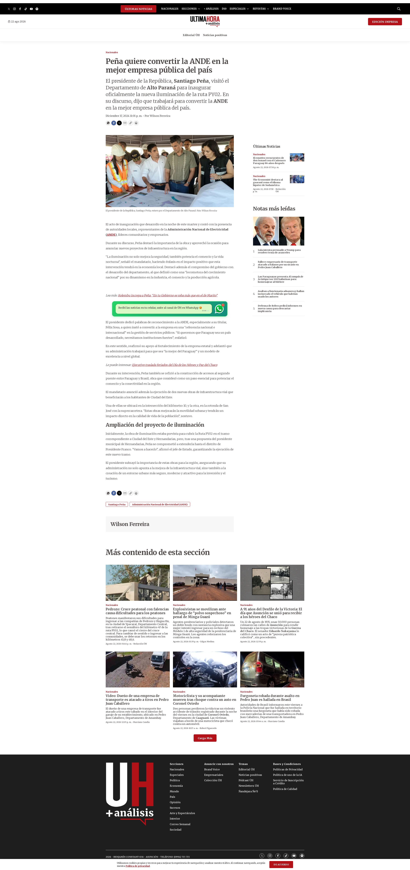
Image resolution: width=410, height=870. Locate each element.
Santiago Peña (116, 504)
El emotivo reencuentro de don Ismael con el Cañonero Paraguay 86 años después (269, 160)
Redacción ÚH (281, 190)
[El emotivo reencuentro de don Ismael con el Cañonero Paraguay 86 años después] (297, 157)
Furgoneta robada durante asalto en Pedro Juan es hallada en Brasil (269, 698)
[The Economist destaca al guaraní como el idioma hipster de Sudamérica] (297, 179)
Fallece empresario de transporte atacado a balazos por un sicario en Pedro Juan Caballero (278, 265)
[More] (199, 9)
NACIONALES (169, 8)
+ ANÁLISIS (211, 8)
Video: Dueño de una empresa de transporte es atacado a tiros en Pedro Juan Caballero (137, 700)
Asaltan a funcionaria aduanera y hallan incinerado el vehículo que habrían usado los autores (281, 294)
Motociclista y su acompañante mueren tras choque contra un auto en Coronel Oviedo (204, 700)
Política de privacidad (138, 866)
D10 (224, 8)
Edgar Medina (207, 641)
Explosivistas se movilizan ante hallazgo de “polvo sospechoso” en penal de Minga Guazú (202, 613)
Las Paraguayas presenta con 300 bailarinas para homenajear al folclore (280, 279)
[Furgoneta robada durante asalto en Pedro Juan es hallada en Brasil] (272, 670)
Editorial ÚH (191, 35)
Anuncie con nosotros (219, 764)
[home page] (205, 21)
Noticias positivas (215, 35)
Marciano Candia (141, 722)
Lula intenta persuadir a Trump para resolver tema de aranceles (279, 251)
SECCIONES (189, 8)
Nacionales (112, 52)
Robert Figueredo (208, 728)
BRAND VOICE (282, 8)
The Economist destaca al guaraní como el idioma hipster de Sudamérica (268, 182)
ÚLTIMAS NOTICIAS (138, 9)
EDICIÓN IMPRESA (385, 21)
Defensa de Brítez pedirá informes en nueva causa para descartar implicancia (280, 308)
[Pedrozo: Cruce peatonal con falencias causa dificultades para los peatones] (138, 583)
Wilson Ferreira (130, 524)
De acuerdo (281, 864)
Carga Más (205, 738)
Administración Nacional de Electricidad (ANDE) (160, 504)
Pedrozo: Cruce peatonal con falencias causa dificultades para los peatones (137, 611)
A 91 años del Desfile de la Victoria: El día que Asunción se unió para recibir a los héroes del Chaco (271, 613)
